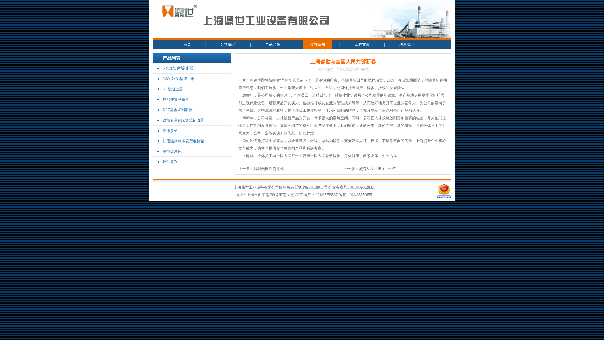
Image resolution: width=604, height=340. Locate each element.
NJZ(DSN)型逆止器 (179, 78)
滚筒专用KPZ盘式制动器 (183, 120)
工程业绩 (362, 44)
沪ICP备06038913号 (311, 187)
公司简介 (228, 44)
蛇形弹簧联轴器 (176, 99)
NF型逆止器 (173, 89)
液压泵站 (170, 130)
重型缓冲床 (172, 151)
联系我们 (406, 44)
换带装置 (170, 162)
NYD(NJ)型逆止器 (178, 68)
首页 (187, 44)
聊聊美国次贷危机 (269, 169)
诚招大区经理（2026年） (379, 169)
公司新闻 (317, 44)
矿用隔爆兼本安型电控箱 (183, 141)
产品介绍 (272, 44)
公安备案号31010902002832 (351, 187)
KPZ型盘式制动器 (178, 110)
